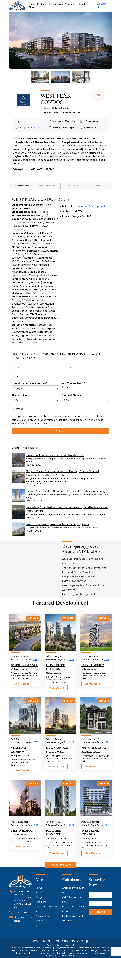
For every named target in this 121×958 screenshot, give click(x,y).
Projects (41, 4)
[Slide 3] (60, 77)
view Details (21, 683)
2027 (35, 742)
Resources (70, 4)
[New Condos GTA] (17, 5)
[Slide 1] (40, 77)
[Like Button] (99, 95)
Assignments (56, 4)
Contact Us (101, 6)
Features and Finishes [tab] (47, 186)
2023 (36, 127)
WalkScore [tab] (73, 186)
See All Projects (60, 865)
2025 (71, 659)
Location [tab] (99, 186)
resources (41, 901)
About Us (84, 4)
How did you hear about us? (29, 383)
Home (32, 4)
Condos (24, 121)
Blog (31, 7)
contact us (41, 920)
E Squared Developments (91, 206)
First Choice (19, 395)
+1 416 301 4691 (21, 912)
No (91, 387)
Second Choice (71, 395)
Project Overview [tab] (22, 186)
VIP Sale (33, 618)
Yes (68, 387)
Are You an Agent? (74, 383)
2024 (106, 742)
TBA (35, 659)
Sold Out (67, 700)
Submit (61, 431)
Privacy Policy (43, 916)
